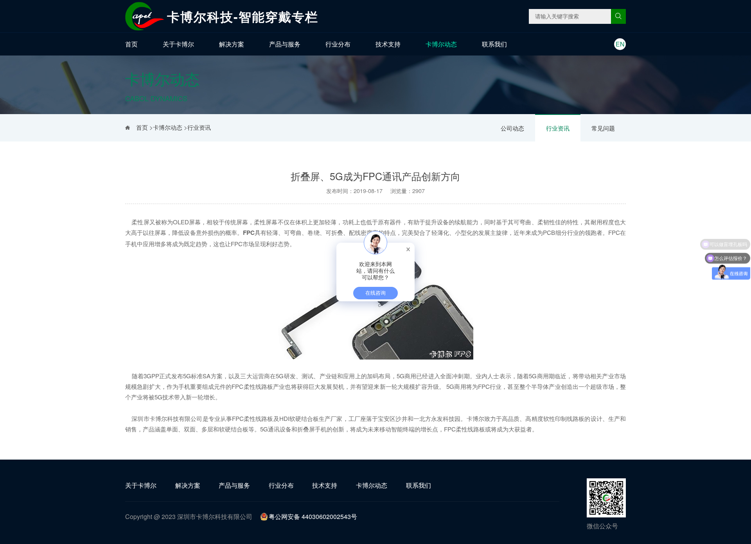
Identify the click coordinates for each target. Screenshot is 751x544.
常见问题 (603, 128)
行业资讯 (558, 128)
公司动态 (512, 128)
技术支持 (388, 43)
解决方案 (231, 43)
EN (620, 43)
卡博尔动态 (441, 43)
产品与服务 (284, 43)
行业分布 (337, 43)
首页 (131, 43)
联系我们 (494, 43)
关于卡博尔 (178, 43)
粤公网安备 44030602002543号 (313, 516)
